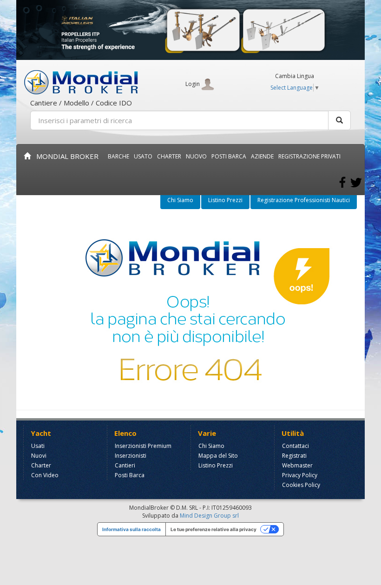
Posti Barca (228, 156)
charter (169, 156)
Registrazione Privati (309, 156)
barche (118, 156)
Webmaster (297, 465)
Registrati (294, 456)
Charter (41, 465)
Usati (38, 446)
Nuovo (196, 156)
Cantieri (125, 465)
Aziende (262, 156)
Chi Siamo (180, 200)
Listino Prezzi (225, 200)
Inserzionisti (130, 456)
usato (143, 156)
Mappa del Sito (218, 456)
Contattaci (295, 446)
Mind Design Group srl (209, 515)
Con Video (45, 475)
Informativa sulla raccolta (131, 529)
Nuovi (38, 456)
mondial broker (65, 156)
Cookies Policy (301, 485)
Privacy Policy (299, 475)
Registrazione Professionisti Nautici (303, 200)
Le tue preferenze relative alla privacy (213, 529)
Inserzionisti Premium (143, 446)
